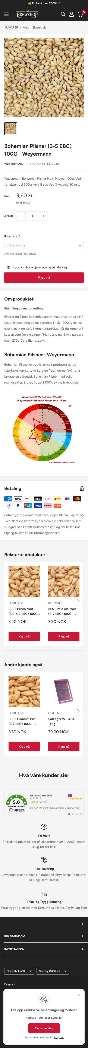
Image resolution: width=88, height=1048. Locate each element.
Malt (26, 27)
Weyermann (13, 164)
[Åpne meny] (6, 14)
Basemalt (39, 27)
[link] (44, 803)
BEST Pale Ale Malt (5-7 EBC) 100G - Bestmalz (62, 612)
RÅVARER (11, 27)
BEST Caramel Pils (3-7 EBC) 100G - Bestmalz (22, 722)
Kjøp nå (44, 277)
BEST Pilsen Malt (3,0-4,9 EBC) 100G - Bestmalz (24, 612)
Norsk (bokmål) (16, 971)
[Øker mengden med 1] (43, 216)
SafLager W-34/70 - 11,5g (63, 721)
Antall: (9, 216)
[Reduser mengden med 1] (20, 216)
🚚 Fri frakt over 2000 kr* (44, 3)
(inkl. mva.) (23, 202)
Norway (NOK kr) (49, 971)
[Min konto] (71, 14)
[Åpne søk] (63, 14)
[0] (80, 14)
